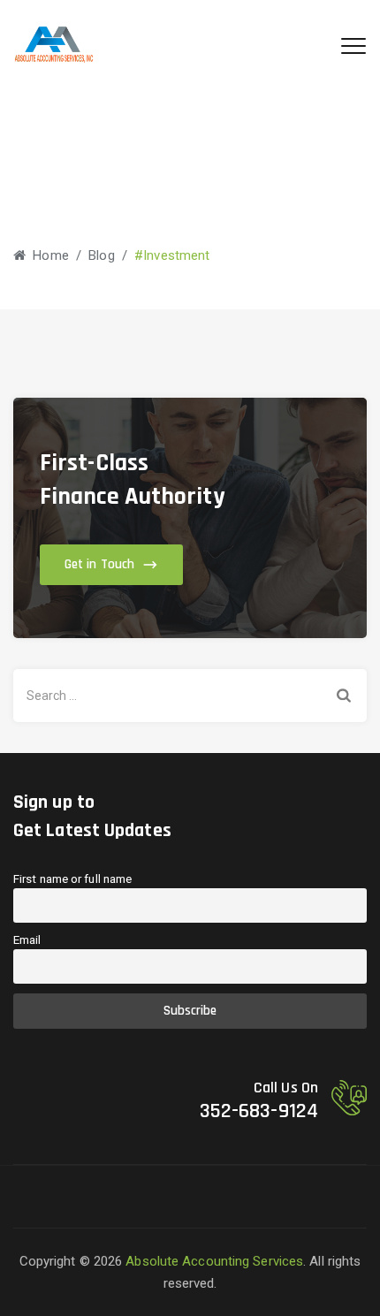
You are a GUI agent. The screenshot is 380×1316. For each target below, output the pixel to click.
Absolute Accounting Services (214, 1261)
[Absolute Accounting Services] (53, 44)
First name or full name (72, 878)
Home (47, 255)
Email (27, 939)
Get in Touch (99, 564)
